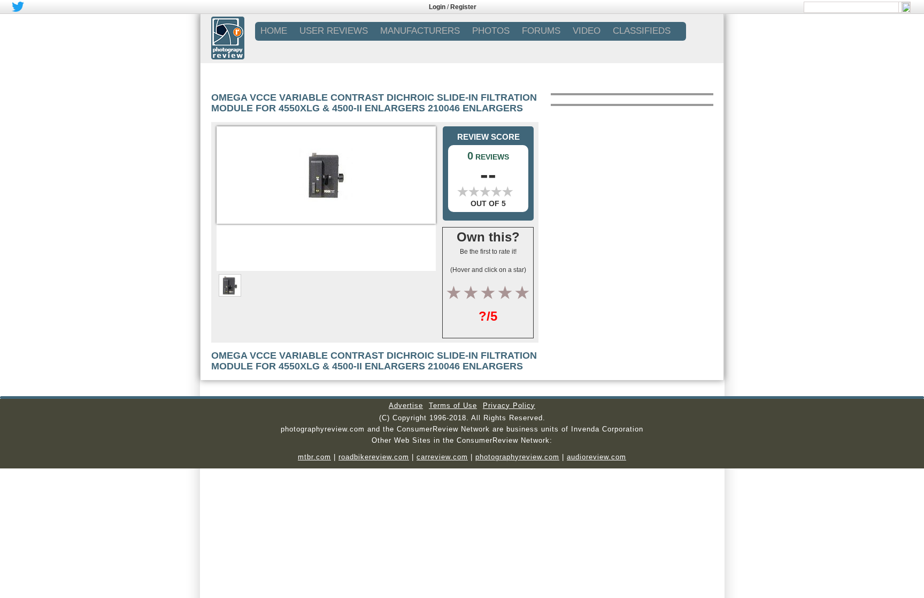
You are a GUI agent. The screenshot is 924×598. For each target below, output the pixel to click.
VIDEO (586, 31)
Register (463, 7)
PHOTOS (491, 31)
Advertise (406, 406)
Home (273, 31)
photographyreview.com (517, 457)
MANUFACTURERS (420, 31)
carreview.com (442, 457)
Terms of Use (453, 406)
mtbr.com (314, 457)
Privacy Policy (509, 406)
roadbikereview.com (373, 457)
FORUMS (541, 31)
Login (437, 7)
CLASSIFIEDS (642, 31)
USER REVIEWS (333, 31)
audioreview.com (596, 457)
